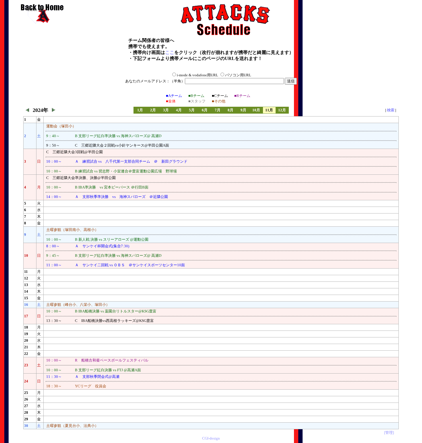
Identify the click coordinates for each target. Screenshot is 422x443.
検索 (390, 110)
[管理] (389, 432)
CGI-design (211, 438)
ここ (169, 52)
